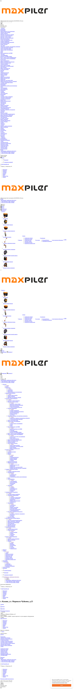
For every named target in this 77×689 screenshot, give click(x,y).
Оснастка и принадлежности (14, 400)
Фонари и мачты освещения (13, 538)
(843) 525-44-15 (3, 618)
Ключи (11, 456)
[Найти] (1, 23)
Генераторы (10, 389)
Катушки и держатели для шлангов (17, 513)
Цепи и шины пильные (15, 445)
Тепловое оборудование (13, 529)
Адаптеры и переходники (15, 497)
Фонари (11, 543)
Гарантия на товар (4, 649)
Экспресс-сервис (3, 651)
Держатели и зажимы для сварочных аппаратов (20, 418)
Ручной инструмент (12, 451)
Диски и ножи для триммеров (16, 423)
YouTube (4, 172)
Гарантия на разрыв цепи (5, 654)
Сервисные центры (4, 648)
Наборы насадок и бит (14, 464)
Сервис (6, 552)
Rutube (4, 173)
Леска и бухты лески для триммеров (17, 436)
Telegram (4, 171)
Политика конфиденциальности (7, 678)
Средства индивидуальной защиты (15, 520)
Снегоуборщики (13, 481)
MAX (4, 175)
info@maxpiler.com (5, 164)
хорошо (61, 685)
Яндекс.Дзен (5, 176)
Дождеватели (13, 505)
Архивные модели (4, 653)
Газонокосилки (13, 474)
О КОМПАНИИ (3, 655)
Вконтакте (5, 169)
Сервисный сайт (3, 650)
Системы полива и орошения (14, 494)
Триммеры (12, 487)
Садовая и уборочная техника (14, 471)
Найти (2, 683)
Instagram (5, 170)
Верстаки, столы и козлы (15, 403)
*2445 (2, 149)
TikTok (4, 177)
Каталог (7, 386)
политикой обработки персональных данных (59, 682)
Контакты (2, 657)
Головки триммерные (14, 410)
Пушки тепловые (13, 532)
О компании (7, 563)
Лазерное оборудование (12, 395)
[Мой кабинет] (1, 374)
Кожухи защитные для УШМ (16, 429)
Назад (7, 385)
